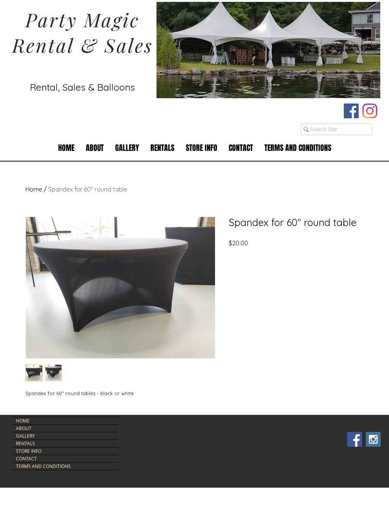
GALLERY (25, 436)
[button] (162, 148)
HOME (23, 421)
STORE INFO (28, 451)
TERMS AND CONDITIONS (43, 466)
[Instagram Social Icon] (373, 439)
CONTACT (26, 458)
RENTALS (25, 443)
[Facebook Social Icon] (351, 111)
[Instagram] (369, 111)
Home (33, 189)
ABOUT (24, 428)
